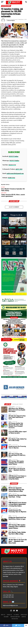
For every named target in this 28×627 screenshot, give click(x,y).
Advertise (24, 616)
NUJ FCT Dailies (14, 160)
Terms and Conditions (15, 616)
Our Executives (15, 618)
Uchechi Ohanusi (11, 20)
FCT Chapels (16, 614)
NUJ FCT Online (13, 156)
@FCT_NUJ (19, 169)
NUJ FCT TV (12, 165)
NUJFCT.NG (11, 178)
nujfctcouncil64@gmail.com (15, 173)
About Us (3, 614)
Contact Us (9, 614)
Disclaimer (6, 616)
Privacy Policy (24, 614)
